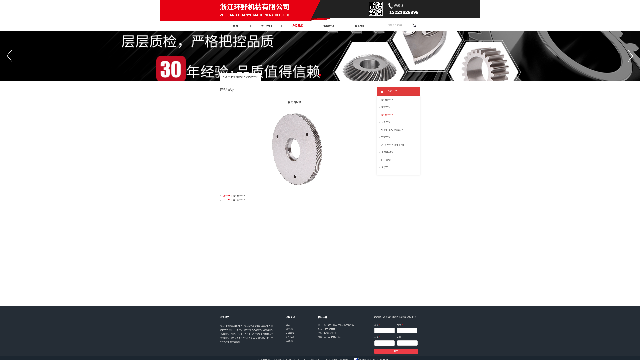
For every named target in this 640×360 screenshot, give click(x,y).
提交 (396, 351)
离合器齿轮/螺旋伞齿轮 (393, 145)
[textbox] (399, 25)
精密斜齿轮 (237, 77)
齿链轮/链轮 (387, 152)
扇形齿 (384, 167)
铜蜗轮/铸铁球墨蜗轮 (392, 130)
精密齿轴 (386, 107)
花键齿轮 (386, 137)
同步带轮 (386, 160)
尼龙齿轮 (386, 122)
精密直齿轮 (387, 100)
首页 (224, 77)
